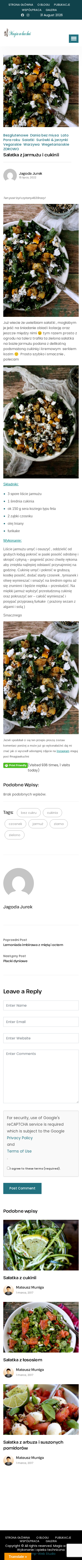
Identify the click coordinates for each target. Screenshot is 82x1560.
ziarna (59, 823)
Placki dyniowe (15, 961)
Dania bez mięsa (44, 135)
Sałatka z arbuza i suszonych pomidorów (33, 1445)
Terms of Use (19, 1151)
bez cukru (29, 812)
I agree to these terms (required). (35, 1169)
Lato (65, 135)
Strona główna (21, 4)
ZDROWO (11, 149)
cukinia (52, 812)
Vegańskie (12, 144)
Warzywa (31, 144)
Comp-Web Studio (41, 1554)
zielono (14, 835)
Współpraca (32, 10)
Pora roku (11, 140)
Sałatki (28, 140)
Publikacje (62, 4)
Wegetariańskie (55, 144)
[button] (74, 39)
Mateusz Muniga (30, 1287)
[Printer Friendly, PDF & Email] (15, 765)
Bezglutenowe (15, 135)
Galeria (51, 10)
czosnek (15, 823)
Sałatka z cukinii (19, 1277)
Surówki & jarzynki (52, 140)
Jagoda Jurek (30, 173)
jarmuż (38, 823)
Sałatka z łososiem (22, 1359)
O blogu (43, 4)
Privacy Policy (20, 1138)
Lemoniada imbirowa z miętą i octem (33, 944)
